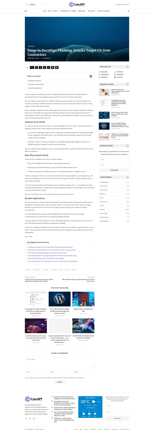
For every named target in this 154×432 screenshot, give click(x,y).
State (61, 269)
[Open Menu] (25, 11)
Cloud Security (114, 182)
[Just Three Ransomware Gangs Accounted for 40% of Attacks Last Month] (36, 325)
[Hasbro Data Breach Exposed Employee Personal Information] (104, 92)
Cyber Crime (81, 11)
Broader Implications (35, 88)
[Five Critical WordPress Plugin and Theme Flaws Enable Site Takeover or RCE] (60, 299)
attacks (28, 269)
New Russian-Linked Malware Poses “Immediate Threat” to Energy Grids (51, 250)
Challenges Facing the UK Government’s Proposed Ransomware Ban (50, 247)
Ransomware (114, 202)
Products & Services (104, 11)
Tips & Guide (91, 11)
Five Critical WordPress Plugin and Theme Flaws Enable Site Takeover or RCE (59, 311)
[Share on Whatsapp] (48, 67)
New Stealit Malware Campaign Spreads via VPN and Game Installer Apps (52, 256)
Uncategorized (114, 217)
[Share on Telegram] (52, 67)
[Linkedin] (128, 11)
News (49, 11)
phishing (54, 269)
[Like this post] (32, 67)
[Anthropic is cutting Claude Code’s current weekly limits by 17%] (104, 136)
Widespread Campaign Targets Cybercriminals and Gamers (47, 253)
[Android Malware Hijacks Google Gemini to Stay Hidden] (83, 325)
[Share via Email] (57, 67)
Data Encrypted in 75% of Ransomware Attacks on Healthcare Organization (52, 261)
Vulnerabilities (65, 11)
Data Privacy (114, 190)
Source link (28, 237)
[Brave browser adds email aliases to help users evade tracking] (104, 115)
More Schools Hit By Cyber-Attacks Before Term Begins (46, 258)
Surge (67, 269)
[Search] (27, 4)
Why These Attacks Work (36, 84)
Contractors (36, 269)
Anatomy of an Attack (35, 81)
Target (74, 269)
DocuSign (46, 269)
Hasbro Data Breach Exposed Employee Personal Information (120, 91)
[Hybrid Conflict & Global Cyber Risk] (83, 299)
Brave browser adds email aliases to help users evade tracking (119, 114)
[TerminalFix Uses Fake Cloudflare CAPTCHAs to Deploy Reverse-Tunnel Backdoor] (36, 299)
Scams (114, 205)
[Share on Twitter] (40, 67)
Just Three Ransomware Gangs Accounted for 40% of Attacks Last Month (36, 338)
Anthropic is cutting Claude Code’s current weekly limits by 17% (120, 135)
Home (44, 11)
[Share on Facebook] (36, 67)
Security (55, 11)
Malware (73, 11)
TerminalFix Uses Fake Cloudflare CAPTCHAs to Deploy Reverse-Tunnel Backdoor (36, 311)
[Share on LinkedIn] (44, 67)
